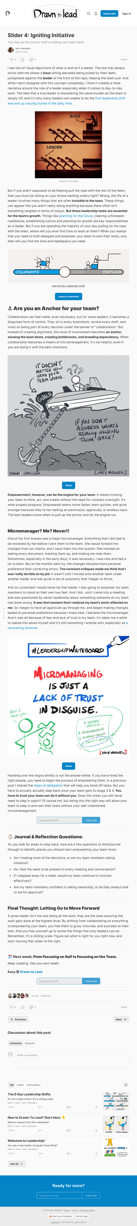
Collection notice (87, 1210)
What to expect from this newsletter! (28, 1122)
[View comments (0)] (22, 59)
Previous (20, 1019)
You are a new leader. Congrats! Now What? (32, 1145)
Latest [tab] (20, 1084)
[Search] (88, 13)
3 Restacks (45, 995)
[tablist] (22, 1043)
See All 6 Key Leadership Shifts (68, 285)
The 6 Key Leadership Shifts (29, 1094)
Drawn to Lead (31, 972)
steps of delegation (48, 785)
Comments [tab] (16, 1043)
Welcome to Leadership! (26, 1141)
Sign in (126, 13)
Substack (55, 1222)
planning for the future (76, 216)
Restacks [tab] (30, 1043)
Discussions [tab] (33, 1084)
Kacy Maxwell (23, 48)
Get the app (82, 1216)
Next (119, 1019)
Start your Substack (62, 1216)
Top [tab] (12, 1084)
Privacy (67, 1210)
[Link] (3, 308)
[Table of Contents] (3, 613)
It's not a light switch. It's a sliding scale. (30, 1099)
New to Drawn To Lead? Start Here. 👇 (37, 1118)
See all (14, 1163)
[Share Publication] (96, 13)
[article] (68, 1101)
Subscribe (109, 13)
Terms (75, 1210)
